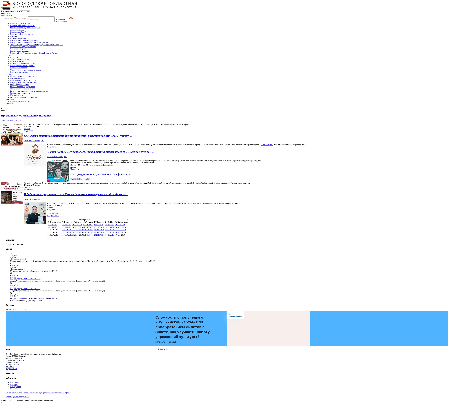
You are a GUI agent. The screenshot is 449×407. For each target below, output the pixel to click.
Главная (61, 19)
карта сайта (5, 13)
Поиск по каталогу (21, 18)
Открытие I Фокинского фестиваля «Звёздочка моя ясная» (33, 299)
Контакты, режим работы (20, 24)
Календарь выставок (18, 38)
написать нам (6, 15)
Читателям (62, 21)
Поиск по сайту (8, 18)
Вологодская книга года (20, 101)
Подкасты (14, 36)
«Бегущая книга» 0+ (18, 269)
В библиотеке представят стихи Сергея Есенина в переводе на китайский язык (76, 194)
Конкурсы (10, 99)
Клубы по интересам (18, 49)
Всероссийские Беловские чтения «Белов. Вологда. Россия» (34, 53)
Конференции (15, 387)
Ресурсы (9, 55)
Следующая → (53, 216)
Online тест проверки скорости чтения (25, 70)
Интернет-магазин (17, 78)
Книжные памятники (18, 68)
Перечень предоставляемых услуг (23, 76)
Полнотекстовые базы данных (22, 66)
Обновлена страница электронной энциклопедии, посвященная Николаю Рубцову (78, 135)
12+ (19, 121)
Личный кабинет (17, 30)
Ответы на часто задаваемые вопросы (25, 28)
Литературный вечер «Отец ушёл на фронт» (100, 174)
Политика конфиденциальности (23, 47)
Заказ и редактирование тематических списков (29, 91)
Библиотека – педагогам (20, 93)
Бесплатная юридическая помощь (23, 97)
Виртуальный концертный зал (22, 34)
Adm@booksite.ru (12, 364)
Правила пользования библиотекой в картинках (29, 43)
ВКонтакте (10, 367)
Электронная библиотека (20, 59)
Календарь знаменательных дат (22, 64)
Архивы (9, 310)
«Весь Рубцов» (267, 145)
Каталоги (14, 57)
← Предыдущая (53, 213)
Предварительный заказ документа (24, 83)
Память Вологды (17, 61)
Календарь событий (18, 32)
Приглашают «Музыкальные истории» (27, 115)
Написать (162, 349)
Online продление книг (19, 85)
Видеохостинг (11, 369)
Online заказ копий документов (22, 87)
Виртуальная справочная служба (23, 80)
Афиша (27, 129)
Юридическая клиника (19, 51)
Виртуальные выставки (19, 72)
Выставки (14, 382)
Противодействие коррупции (17, 397)
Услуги (8, 74)
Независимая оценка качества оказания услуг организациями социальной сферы (38, 393)
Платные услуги (16, 95)
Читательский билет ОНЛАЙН (22, 26)
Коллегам (9, 104)
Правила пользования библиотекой (24, 40)
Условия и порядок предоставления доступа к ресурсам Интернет (36, 45)
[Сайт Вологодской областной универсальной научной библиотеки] (39, 9)
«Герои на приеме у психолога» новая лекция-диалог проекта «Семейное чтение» (100, 151)
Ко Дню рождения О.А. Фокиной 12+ (25, 279)
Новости (13, 121)
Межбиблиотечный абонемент (22, 89)
